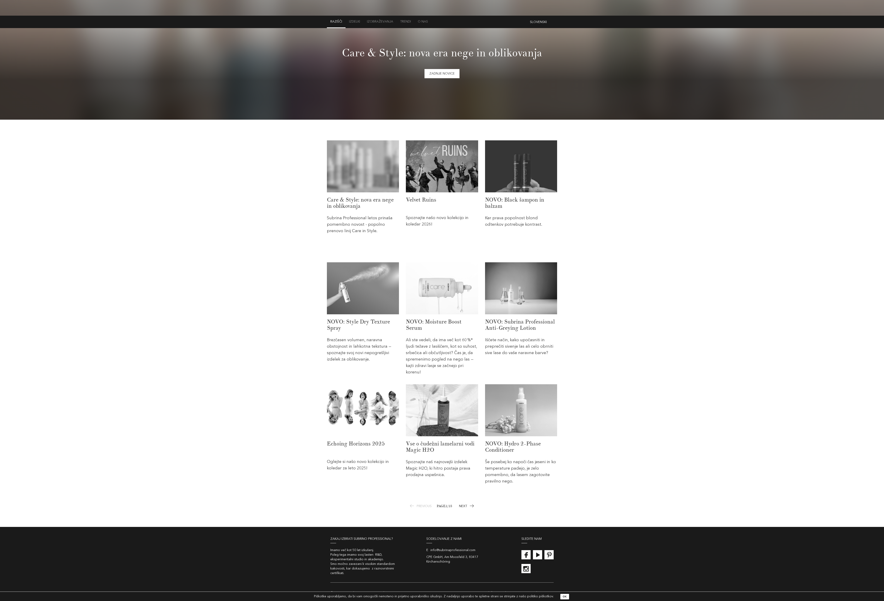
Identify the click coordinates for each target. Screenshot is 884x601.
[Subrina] (442, 13)
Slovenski (538, 22)
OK (565, 596)
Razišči (336, 21)
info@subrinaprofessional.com (452, 550)
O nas (423, 21)
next (463, 506)
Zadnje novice (442, 73)
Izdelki (354, 21)
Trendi (405, 21)
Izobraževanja (380, 21)
